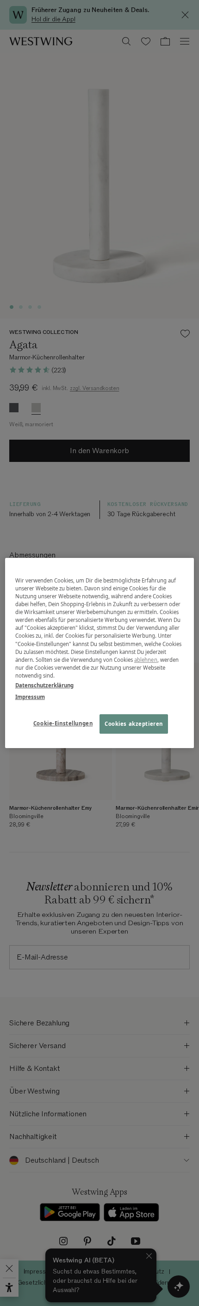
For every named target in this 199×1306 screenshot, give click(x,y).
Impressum (30, 696)
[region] (99, 653)
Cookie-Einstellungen (63, 723)
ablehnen (145, 659)
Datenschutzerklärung (44, 685)
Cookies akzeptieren (134, 723)
